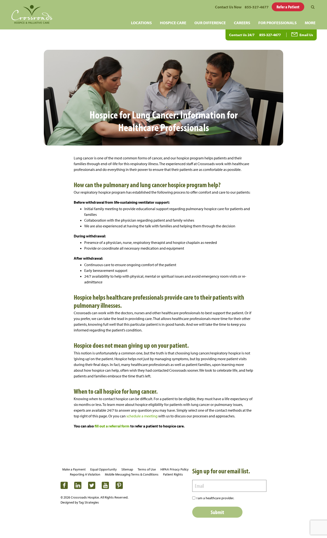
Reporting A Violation (85, 474)
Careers (242, 22)
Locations (141, 22)
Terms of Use (147, 469)
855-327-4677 (257, 7)
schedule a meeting (142, 416)
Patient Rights (173, 474)
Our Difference (210, 22)
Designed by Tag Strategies (80, 502)
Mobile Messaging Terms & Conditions (131, 474)
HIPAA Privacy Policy (174, 469)
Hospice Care (173, 22)
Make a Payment (74, 469)
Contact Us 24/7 (241, 35)
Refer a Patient (287, 7)
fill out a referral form (112, 426)
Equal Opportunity (103, 469)
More (310, 22)
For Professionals (277, 22)
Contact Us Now (228, 7)
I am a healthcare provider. (215, 498)
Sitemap (127, 469)
